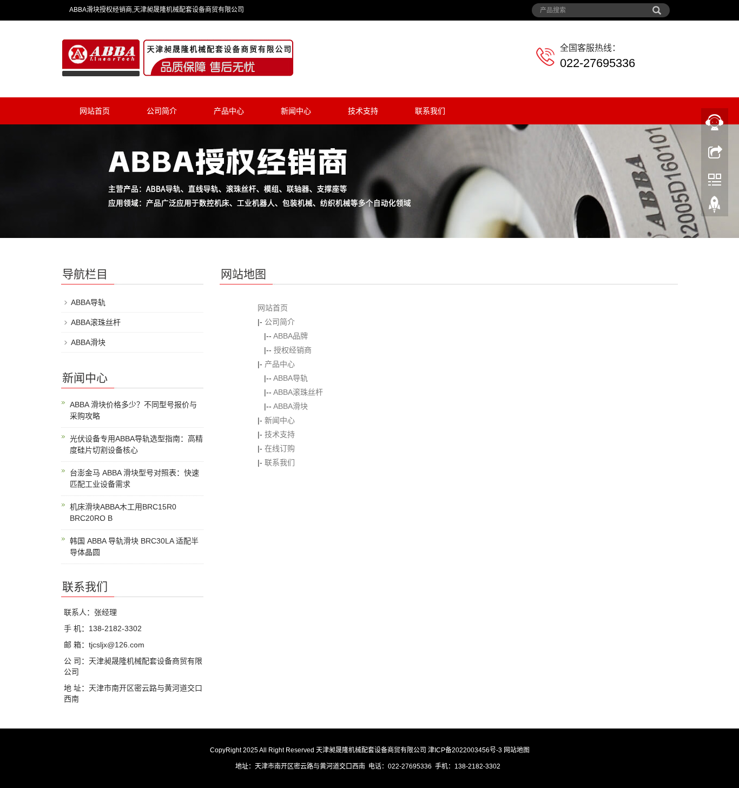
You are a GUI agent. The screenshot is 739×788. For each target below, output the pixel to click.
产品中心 (229, 111)
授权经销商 (293, 350)
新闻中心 (296, 111)
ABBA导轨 (290, 378)
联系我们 (430, 111)
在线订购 (280, 448)
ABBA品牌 (290, 336)
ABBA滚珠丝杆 (298, 392)
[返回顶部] (714, 207)
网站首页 (95, 111)
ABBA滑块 (290, 406)
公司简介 (162, 111)
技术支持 (363, 111)
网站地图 (517, 750)
